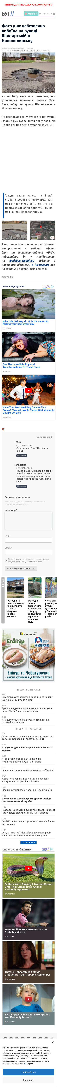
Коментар (11, 510)
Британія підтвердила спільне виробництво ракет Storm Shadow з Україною (27, 710)
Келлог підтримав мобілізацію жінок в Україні (27, 770)
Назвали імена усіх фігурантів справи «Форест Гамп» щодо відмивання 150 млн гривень (28, 811)
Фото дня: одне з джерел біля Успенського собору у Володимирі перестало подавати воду (35, 611)
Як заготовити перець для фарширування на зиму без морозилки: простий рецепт (27, 737)
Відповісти (21, 456)
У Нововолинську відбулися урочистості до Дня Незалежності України (26, 800)
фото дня (37, 50)
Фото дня (29, 50)
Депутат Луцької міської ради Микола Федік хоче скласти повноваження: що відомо (26, 834)
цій (25, 1064)
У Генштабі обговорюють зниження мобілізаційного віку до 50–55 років (22, 760)
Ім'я (8, 536)
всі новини (28, 842)
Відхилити (28, 1080)
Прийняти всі (28, 1072)
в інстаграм (40, 265)
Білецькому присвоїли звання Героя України (27, 790)
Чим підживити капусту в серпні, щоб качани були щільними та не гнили (27, 698)
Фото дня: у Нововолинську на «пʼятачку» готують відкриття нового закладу (15, 608)
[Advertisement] (28, 162)
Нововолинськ (19, 50)
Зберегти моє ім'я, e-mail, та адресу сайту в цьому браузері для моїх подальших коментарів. (28, 560)
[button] (52, 1042)
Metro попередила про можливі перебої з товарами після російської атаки (25, 780)
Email (8, 547)
